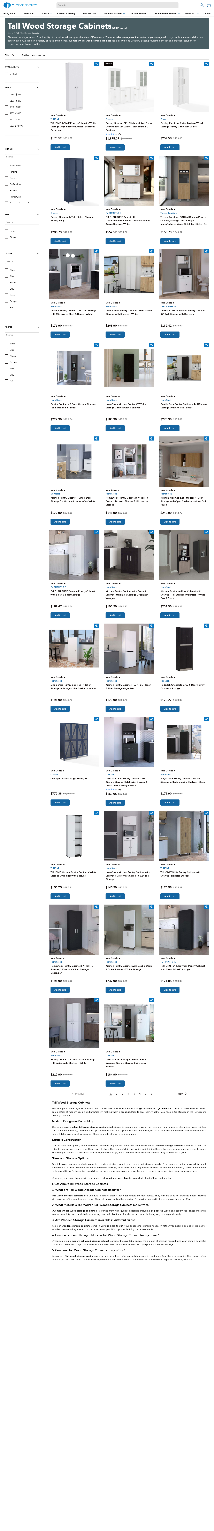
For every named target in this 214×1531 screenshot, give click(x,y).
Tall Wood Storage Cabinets (27, 33)
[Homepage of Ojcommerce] (20, 5)
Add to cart (60, 147)
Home (10, 33)
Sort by (25, 55)
